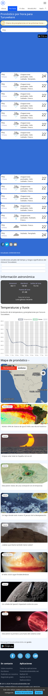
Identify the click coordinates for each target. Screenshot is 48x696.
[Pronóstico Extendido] (3, 3)
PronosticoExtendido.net (29, 671)
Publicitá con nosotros (9, 674)
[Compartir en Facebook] (3, 244)
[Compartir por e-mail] (15, 244)
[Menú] (45, 3)
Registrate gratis (7, 677)
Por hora (12, 8)
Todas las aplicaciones (28, 668)
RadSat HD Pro (25, 677)
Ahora (3, 8)
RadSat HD (24, 674)
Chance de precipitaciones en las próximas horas (25, 23)
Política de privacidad (24, 693)
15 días (22, 8)
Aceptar (39, 693)
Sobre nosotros (7, 668)
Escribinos (5, 671)
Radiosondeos (25, 680)
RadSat (42, 8)
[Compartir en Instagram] (11, 244)
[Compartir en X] (7, 244)
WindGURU (32, 8)
